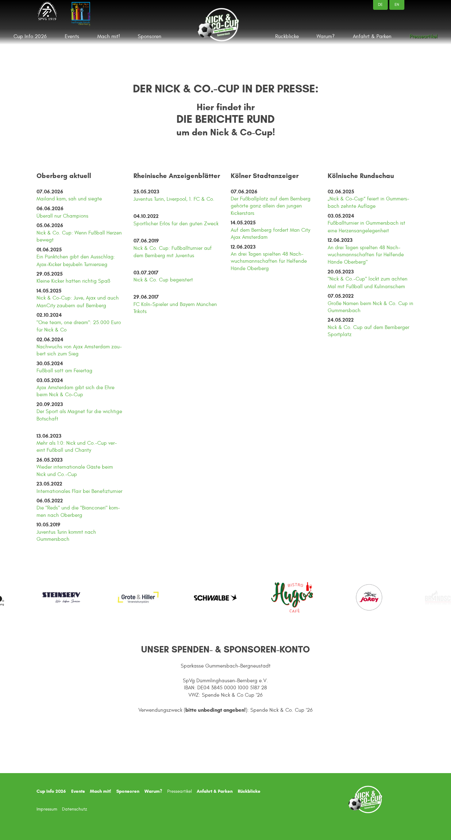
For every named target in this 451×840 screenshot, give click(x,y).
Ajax (236, 237)
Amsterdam (255, 237)
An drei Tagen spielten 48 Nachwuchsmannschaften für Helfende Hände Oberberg (269, 261)
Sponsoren (149, 36)
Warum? (326, 36)
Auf (235, 230)
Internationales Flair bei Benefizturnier (79, 491)
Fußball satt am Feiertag (64, 371)
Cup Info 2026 (30, 36)
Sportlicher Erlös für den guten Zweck (175, 224)
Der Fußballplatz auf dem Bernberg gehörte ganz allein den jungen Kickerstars (270, 206)
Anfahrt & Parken (372, 36)
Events (72, 36)
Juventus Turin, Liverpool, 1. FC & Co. (173, 199)
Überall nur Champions (62, 216)
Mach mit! (108, 36)
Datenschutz (74, 809)
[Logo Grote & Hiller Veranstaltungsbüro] (111, 597)
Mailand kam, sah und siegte (69, 199)
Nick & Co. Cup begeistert (163, 280)
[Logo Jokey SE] (341, 597)
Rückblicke (287, 36)
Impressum (47, 809)
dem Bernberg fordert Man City (275, 230)
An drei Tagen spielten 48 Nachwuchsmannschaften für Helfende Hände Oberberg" (366, 255)
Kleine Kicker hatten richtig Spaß (73, 281)
